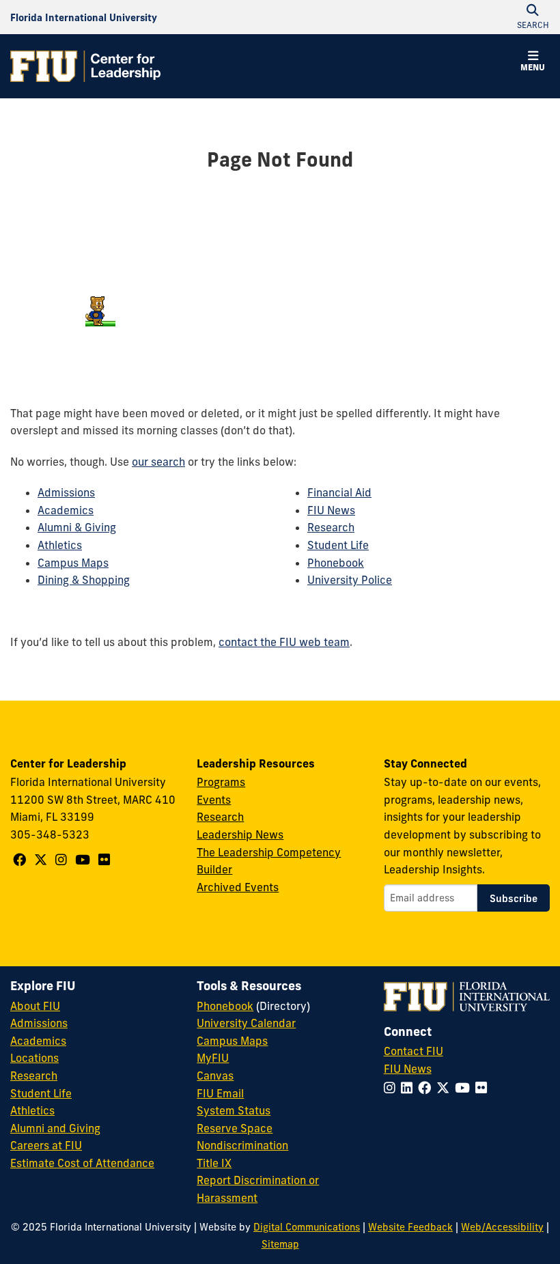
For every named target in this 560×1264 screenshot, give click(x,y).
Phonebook (335, 563)
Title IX (214, 1163)
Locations (34, 1058)
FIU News (331, 510)
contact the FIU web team (284, 642)
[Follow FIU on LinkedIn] (409, 1087)
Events (214, 799)
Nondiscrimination (242, 1145)
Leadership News (240, 834)
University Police (349, 580)
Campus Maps (73, 563)
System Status (233, 1110)
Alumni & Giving (77, 527)
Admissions (66, 492)
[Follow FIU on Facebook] (427, 1087)
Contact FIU (413, 1051)
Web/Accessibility (502, 1227)
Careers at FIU (46, 1145)
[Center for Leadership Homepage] (85, 66)
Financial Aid (339, 492)
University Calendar (246, 1023)
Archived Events (238, 887)
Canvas (215, 1075)
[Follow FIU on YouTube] (465, 1087)
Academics (66, 510)
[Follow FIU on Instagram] (392, 1087)
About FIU (35, 1006)
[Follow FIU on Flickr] (483, 1087)
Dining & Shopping (84, 580)
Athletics (60, 545)
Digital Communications (306, 1227)
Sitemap (280, 1244)
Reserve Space (234, 1128)
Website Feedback (410, 1227)
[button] (533, 63)
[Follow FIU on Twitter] (445, 1087)
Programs (221, 782)
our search (158, 461)
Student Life (338, 545)
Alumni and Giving (55, 1128)
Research (330, 527)
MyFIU (213, 1058)
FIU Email (220, 1093)
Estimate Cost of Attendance (82, 1163)
